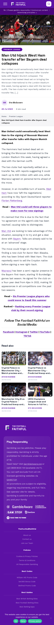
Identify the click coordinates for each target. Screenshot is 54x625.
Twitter (33, 332)
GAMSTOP (12, 479)
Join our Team (27, 543)
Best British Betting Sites (27, 599)
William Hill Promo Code (27, 578)
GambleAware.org (33, 464)
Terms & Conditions (27, 560)
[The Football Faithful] (18, 4)
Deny (23, 621)
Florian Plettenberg (12, 200)
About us (27, 535)
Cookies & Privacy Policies (27, 556)
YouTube (45, 332)
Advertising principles (26, 12)
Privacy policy (35, 621)
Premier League (12, 49)
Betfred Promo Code (27, 586)
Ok (16, 621)
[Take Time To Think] (16, 517)
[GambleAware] (22, 506)
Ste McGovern (16, 102)
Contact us (27, 539)
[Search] (48, 4)
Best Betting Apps (27, 607)
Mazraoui (7, 270)
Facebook (8, 332)
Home (4, 116)
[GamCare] (30, 512)
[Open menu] (5, 4)
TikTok (27, 336)
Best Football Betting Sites (27, 603)
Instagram (22, 332)
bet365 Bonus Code (27, 582)
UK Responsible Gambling (27, 564)
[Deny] (50, 618)
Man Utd (6, 231)
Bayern (17, 238)
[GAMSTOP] (14, 512)
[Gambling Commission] (40, 506)
